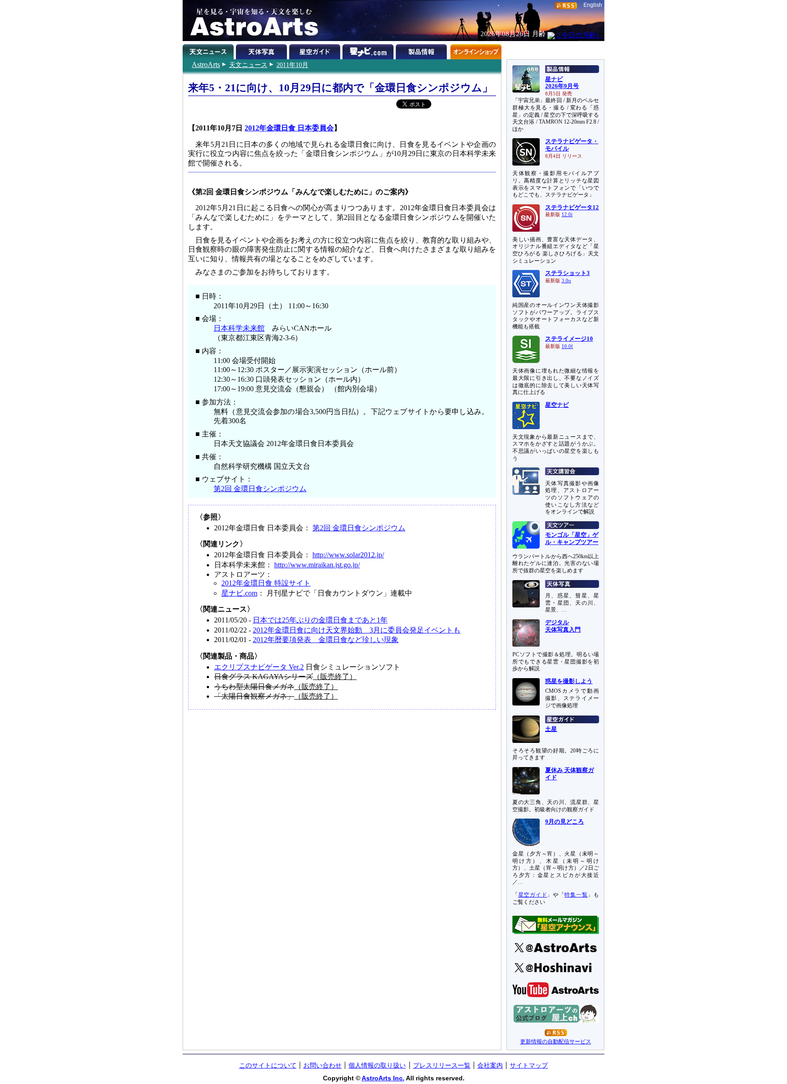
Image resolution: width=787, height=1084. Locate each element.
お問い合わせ (322, 1065)
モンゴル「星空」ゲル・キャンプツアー (571, 538)
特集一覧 (576, 895)
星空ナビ (557, 405)
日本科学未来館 (239, 328)
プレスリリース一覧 (441, 1065)
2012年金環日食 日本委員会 (289, 128)
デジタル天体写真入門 (563, 626)
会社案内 (490, 1065)
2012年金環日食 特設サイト (266, 583)
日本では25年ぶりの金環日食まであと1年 (320, 620)
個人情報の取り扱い (377, 1065)
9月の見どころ (564, 822)
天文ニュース (248, 64)
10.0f (567, 346)
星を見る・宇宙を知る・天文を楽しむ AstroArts (251, 20)
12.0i (567, 214)
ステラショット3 (567, 273)
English (592, 5)
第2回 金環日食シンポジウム (260, 489)
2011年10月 (292, 64)
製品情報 (422, 50)
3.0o (566, 280)
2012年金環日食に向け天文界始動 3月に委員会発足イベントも (356, 630)
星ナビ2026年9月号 (562, 83)
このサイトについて (267, 1065)
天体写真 (262, 50)
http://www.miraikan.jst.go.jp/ (317, 565)
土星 (551, 729)
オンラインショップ (475, 50)
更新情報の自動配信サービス (555, 1041)
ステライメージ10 (569, 339)
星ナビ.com (369, 50)
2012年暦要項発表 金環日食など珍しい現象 (326, 639)
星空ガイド (315, 50)
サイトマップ (529, 1065)
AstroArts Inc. (383, 1078)
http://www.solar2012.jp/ (348, 555)
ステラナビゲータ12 (572, 207)
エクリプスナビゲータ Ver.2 (259, 667)
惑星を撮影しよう (569, 681)
